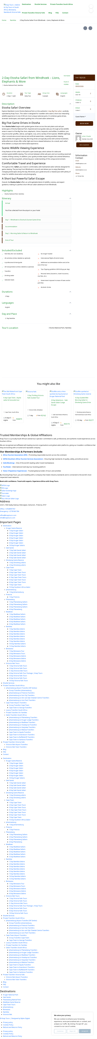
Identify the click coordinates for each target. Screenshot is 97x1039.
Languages (8, 302)
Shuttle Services (41, 4)
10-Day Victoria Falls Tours (18, 681)
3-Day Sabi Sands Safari (17, 555)
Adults (77, 92)
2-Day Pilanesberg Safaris (18, 604)
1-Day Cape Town (15, 570)
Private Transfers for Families (16, 712)
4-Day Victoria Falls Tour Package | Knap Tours (25, 673)
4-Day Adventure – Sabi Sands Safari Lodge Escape (59, 402)
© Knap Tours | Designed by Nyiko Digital (15, 1018)
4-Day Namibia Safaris (17, 636)
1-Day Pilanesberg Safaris (18, 602)
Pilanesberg (10, 599)
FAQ (57, 13)
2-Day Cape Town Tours (17, 572)
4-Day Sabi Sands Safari (17, 558)
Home (4, 20)
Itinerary (6, 198)
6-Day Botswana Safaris (17, 661)
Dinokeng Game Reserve (15, 560)
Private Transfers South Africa (61, 4)
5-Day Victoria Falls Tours (18, 676)
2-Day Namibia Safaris (17, 631)
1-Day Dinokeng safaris (17, 563)
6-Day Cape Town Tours (17, 582)
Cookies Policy (8, 1025)
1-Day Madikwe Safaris (17, 614)
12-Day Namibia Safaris (17, 646)
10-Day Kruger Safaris (17, 545)
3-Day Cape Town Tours (17, 575)
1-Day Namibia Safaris (17, 629)
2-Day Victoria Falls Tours (18, 668)
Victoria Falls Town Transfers (16, 747)
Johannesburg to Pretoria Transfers (22, 693)
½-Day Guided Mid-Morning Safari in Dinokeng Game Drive (83, 400)
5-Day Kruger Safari (16, 540)
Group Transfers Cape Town (19, 705)
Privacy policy (8, 1022)
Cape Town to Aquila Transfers (20, 732)
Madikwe (9, 612)
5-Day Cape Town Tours (17, 580)
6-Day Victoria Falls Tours (18, 678)
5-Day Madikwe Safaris (17, 624)
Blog (50, 13)
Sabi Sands (10, 548)
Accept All (85, 1031)
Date (77, 84)
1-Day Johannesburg (16, 592)
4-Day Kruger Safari (16, 538)
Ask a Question (84, 145)
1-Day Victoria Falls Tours (18, 666)
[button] (91, 6)
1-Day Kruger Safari (16, 531)
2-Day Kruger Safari (16, 533)
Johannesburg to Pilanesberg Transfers (23, 717)
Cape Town (10, 567)
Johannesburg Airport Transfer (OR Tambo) (21, 688)
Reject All (72, 1031)
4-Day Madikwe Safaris (17, 622)
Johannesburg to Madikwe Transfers (22, 722)
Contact (65, 13)
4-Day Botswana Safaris (17, 658)
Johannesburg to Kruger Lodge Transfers (24, 720)
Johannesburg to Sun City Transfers (21, 695)
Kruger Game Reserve (14, 528)
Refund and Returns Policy (12, 1027)
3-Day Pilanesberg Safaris (18, 607)
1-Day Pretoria (14, 597)
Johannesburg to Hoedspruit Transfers (23, 725)
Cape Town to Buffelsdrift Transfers (21, 737)
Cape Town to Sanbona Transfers (21, 740)
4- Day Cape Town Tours (17, 577)
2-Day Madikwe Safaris (17, 617)
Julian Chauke (86, 136)
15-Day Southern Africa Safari (19, 587)
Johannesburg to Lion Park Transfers (22, 700)
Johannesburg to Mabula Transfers (21, 730)
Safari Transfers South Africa (16, 715)
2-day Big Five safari (55, 111)
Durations (7, 291)
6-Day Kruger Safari (16, 543)
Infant (77, 108)
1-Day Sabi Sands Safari (17, 550)
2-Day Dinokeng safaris (17, 565)
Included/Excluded (12, 250)
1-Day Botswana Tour (16, 651)
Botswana (9, 649)
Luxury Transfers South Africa (16, 710)
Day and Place (9, 313)
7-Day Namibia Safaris (17, 641)
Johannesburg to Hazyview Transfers (22, 727)
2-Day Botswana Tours (17, 653)
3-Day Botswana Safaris (17, 656)
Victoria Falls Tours (13, 663)
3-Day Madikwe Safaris (17, 619)
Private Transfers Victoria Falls (33, 13)
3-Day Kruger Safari (16, 535)
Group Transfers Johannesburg (20, 690)
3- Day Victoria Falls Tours (18, 671)
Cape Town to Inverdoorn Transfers (22, 735)
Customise (60, 1031)
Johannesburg (11, 590)
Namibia (13, 20)
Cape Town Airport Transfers (16, 703)
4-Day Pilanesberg (15, 609)
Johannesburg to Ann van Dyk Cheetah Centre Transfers (29, 698)
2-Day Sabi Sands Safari (17, 553)
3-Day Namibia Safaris (17, 634)
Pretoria (9, 594)
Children (78, 100)
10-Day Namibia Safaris (17, 644)
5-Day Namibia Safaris (17, 639)
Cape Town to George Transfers (20, 708)
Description (8, 103)
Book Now (84, 123)
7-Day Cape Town (15, 585)
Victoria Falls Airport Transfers (17, 744)
